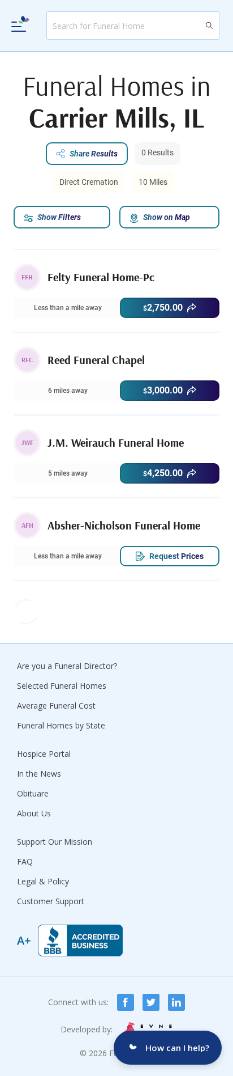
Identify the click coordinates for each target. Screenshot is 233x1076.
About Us (34, 813)
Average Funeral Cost (56, 705)
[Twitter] (151, 1002)
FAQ (25, 861)
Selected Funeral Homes (61, 685)
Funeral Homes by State (61, 725)
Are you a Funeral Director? (67, 665)
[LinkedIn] (176, 1002)
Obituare (33, 793)
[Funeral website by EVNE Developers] (147, 1029)
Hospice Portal (44, 753)
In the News (39, 773)
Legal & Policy (43, 881)
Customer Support (50, 901)
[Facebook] (125, 1002)
